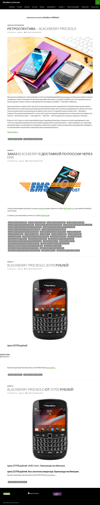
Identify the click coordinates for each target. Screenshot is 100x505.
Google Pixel (95, 7)
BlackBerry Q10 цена (31, 234)
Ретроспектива (19, 25)
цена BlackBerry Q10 (48, 250)
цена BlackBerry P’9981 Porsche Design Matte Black (24, 250)
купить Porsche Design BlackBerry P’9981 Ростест (24, 243)
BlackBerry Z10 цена (75, 234)
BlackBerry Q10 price (74, 231)
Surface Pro (85, 7)
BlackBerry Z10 (45, 234)
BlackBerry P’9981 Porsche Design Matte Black (78, 224)
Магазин (27, 7)
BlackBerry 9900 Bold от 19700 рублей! (40, 389)
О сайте (19, 7)
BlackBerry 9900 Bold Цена (76, 222)
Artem (21, 32)
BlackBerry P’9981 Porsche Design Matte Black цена (59, 227)
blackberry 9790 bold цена (37, 222)
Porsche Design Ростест (58, 236)
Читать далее (13, 132)
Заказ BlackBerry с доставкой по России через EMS (49, 155)
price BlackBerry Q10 (74, 236)
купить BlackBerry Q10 (51, 241)
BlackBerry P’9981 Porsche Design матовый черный (24, 229)
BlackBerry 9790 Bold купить (17, 222)
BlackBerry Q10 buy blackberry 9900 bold (53, 231)
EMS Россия (44, 215)
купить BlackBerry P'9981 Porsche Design (61, 238)
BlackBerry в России (11, 2)
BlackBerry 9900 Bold (15, 139)
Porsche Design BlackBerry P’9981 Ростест (35, 236)
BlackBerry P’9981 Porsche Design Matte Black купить (25, 227)
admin (22, 161)
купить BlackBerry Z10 (67, 241)
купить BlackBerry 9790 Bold (17, 238)
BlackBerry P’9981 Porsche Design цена (53, 229)
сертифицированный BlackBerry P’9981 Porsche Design (25, 245)
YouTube (34, 7)
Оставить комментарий (33, 32)
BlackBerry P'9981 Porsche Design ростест (48, 224)
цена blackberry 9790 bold (53, 245)
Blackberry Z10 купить (59, 234)
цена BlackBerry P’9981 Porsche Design (52, 248)
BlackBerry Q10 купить (16, 234)
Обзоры (61, 7)
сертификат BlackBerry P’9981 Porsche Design (55, 243)
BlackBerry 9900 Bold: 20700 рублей (38, 265)
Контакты (12, 7)
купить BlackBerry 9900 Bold (33, 139)
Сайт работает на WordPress (11, 502)
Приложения (51, 7)
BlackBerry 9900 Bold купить (56, 222)
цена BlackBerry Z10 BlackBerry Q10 (68, 250)
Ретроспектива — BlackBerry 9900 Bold (41, 29)
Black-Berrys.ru (69, 208)
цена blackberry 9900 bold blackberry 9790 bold (23, 248)
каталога (42, 208)
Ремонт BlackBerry (73, 7)
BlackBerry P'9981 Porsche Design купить (21, 224)
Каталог (42, 7)
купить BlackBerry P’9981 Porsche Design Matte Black (25, 241)
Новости (10, 25)
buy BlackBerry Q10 (15, 236)
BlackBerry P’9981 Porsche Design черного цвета (23, 231)
